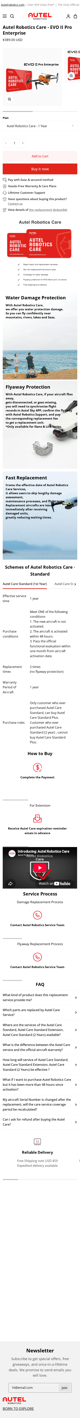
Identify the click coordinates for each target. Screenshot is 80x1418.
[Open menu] (3, 16)
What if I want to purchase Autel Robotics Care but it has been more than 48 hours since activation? (37, 1084)
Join (64, 1388)
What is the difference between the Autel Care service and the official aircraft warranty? (36, 1047)
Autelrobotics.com (12, 5)
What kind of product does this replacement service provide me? (35, 997)
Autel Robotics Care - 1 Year (27, 126)
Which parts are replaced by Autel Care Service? (31, 1012)
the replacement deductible (48, 210)
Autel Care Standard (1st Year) (25, 584)
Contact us (15, 203)
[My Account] (66, 16)
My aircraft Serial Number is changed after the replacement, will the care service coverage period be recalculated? (37, 1105)
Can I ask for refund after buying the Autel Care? (34, 1122)
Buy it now (40, 169)
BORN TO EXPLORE (18, 1408)
